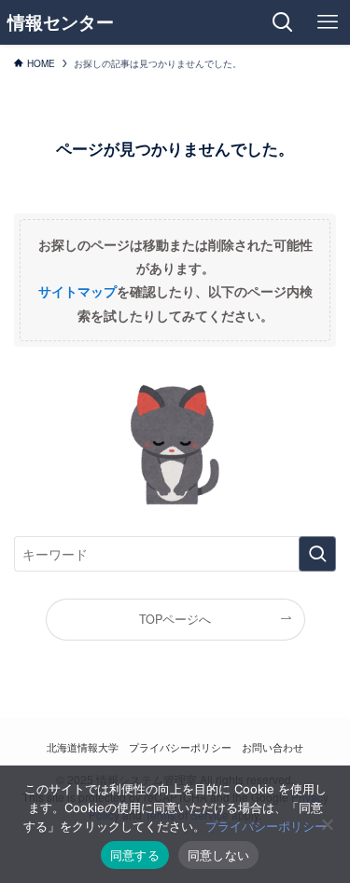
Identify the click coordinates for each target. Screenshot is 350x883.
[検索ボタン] (282, 22)
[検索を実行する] (317, 554)
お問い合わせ (272, 746)
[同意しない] (326, 824)
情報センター (60, 23)
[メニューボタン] (327, 22)
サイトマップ (77, 291)
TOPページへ (175, 619)
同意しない (218, 855)
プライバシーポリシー (180, 746)
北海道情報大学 (83, 746)
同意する (135, 855)
